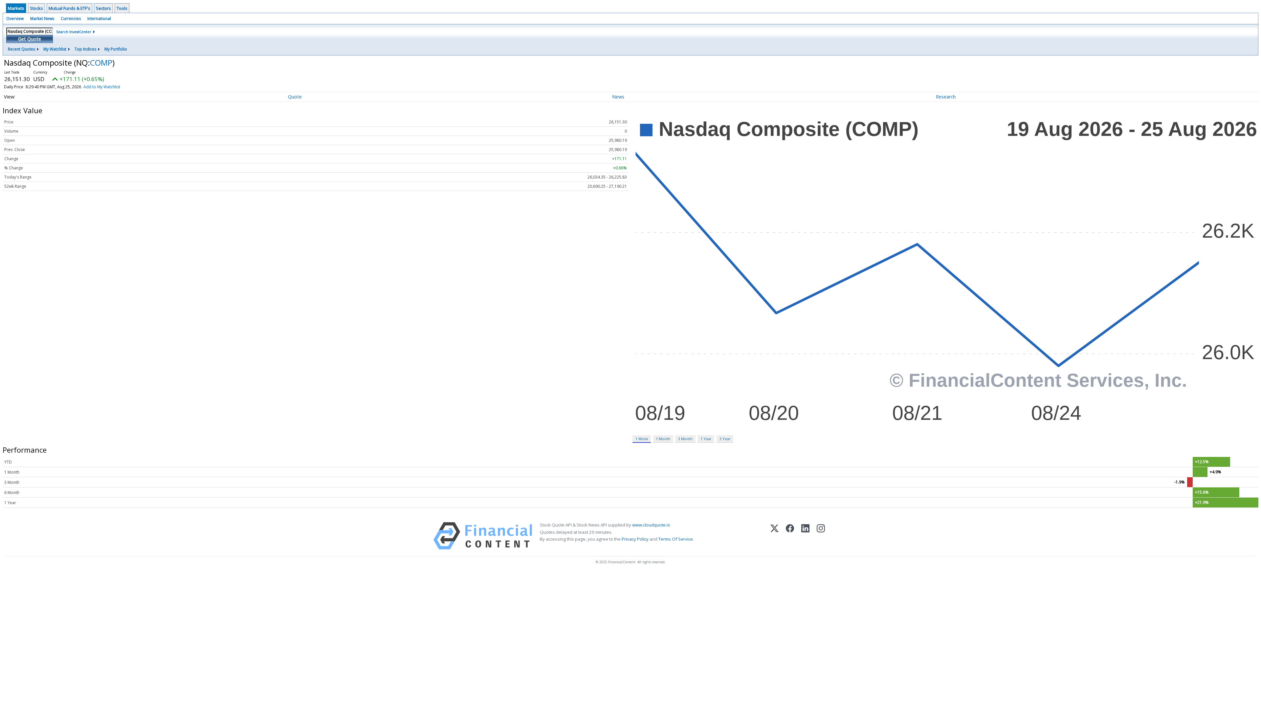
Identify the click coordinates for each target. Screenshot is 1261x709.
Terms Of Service (675, 539)
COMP (101, 62)
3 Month (685, 438)
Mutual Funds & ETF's (69, 8)
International (99, 18)
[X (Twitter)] (774, 536)
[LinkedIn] (805, 536)
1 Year (706, 438)
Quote (295, 97)
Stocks (36, 8)
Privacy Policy (635, 539)
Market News (42, 18)
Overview (15, 18)
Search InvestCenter (73, 31)
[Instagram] (821, 536)
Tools (122, 8)
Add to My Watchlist (101, 87)
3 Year (725, 438)
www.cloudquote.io (651, 525)
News (618, 97)
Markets (16, 8)
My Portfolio (115, 49)
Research (946, 97)
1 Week (641, 438)
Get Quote (29, 39)
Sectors (103, 8)
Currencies (71, 18)
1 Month (663, 438)
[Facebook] (790, 536)
